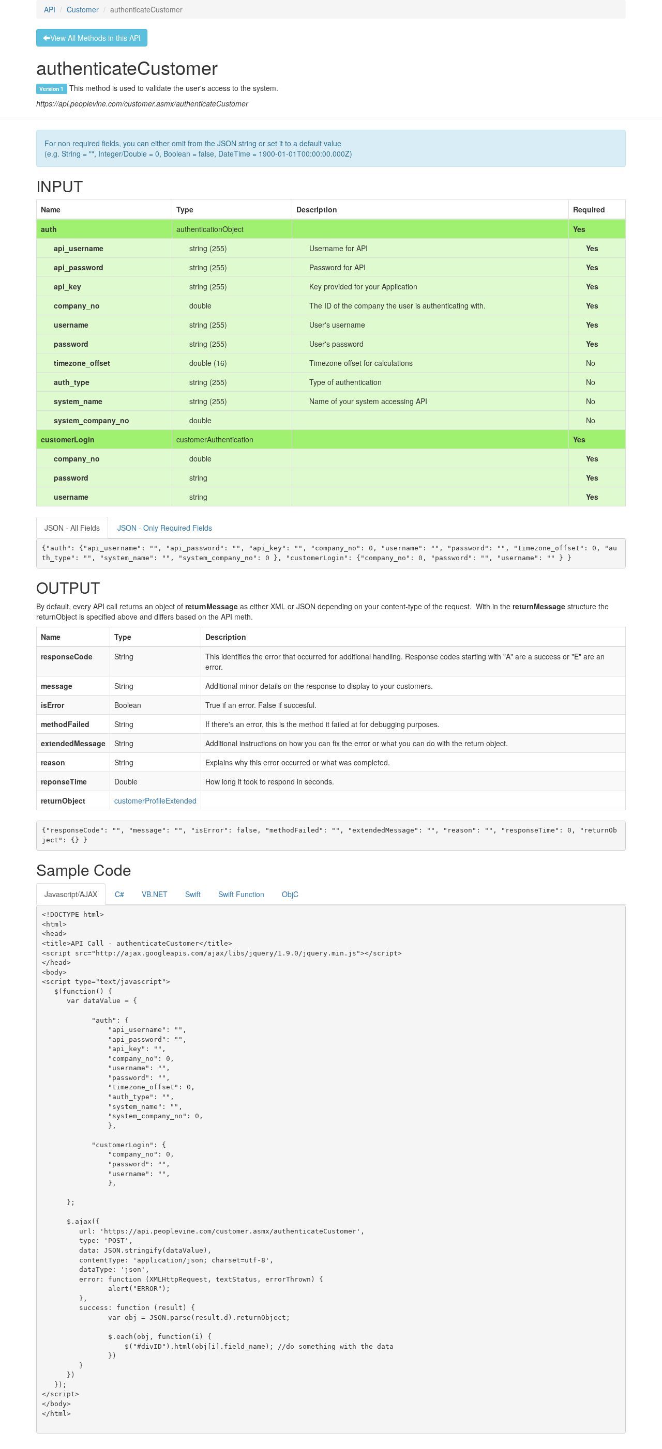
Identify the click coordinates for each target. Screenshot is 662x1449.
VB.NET (155, 894)
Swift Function (241, 894)
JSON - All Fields (72, 527)
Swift (193, 894)
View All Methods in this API (95, 38)
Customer (83, 9)
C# (119, 894)
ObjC (290, 894)
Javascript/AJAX (70, 894)
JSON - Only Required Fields (164, 527)
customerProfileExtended (155, 800)
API (49, 9)
